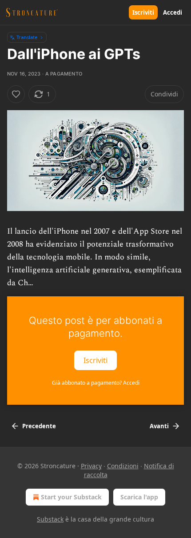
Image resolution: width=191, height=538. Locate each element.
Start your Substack (71, 497)
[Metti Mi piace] (16, 94)
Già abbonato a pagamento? (95, 383)
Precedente (39, 426)
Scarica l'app (139, 497)
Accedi (172, 12)
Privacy (91, 466)
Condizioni (123, 466)
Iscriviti (143, 12)
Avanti (159, 426)
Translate (26, 37)
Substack (50, 519)
